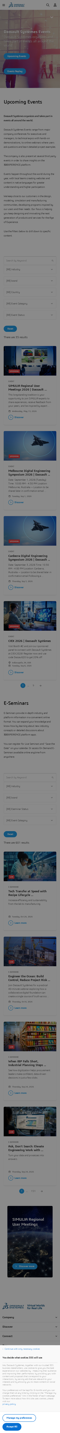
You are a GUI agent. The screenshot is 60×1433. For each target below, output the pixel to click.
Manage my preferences (19, 1418)
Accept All (11, 1426)
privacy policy (9, 1404)
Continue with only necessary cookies (22, 1349)
